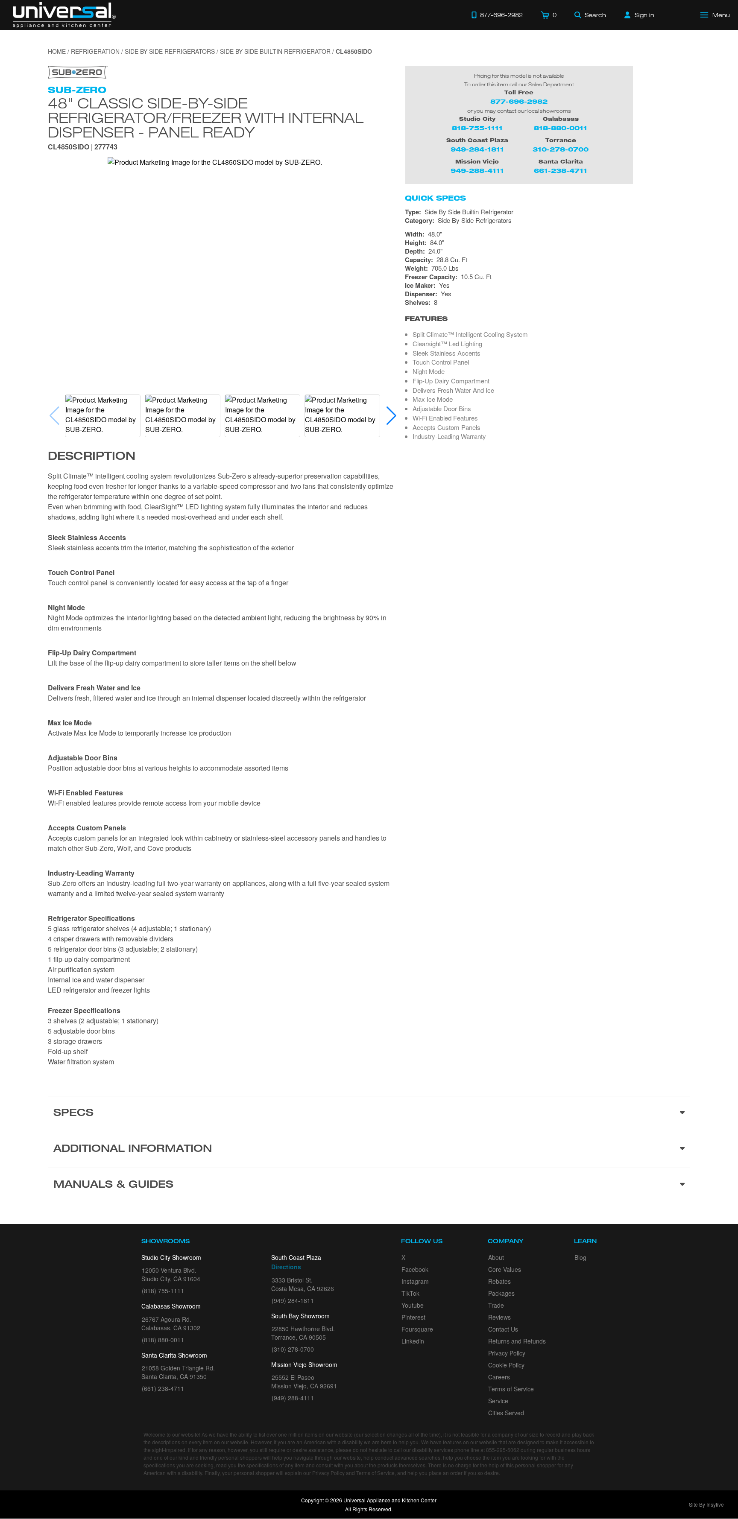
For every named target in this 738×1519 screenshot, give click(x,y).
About (496, 1257)
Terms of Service (511, 1389)
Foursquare (417, 1329)
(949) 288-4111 (293, 1397)
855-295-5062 (502, 1449)
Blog (580, 1257)
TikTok (410, 1293)
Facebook (414, 1269)
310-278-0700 (561, 149)
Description (91, 457)
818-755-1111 (477, 128)
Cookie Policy (506, 1365)
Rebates (499, 1281)
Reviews (499, 1317)
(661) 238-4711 (163, 1388)
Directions (286, 1266)
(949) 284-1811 (293, 1300)
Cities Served (506, 1412)
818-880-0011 (560, 128)
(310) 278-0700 (293, 1349)
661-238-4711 (560, 171)
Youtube (412, 1305)
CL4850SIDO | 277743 (82, 147)
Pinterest (413, 1317)
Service (498, 1400)
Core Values (504, 1269)
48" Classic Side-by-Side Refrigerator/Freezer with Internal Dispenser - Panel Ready (205, 117)
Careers (499, 1377)
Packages (501, 1293)
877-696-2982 (519, 101)
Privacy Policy (506, 1353)
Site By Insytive (706, 1504)
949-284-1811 (477, 149)
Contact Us (503, 1329)
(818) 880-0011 (163, 1339)
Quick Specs (435, 198)
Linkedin (412, 1341)
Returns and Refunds (517, 1341)
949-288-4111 (477, 171)
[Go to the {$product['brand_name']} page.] (78, 71)
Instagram (415, 1281)
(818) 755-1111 (163, 1290)
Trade (496, 1305)
